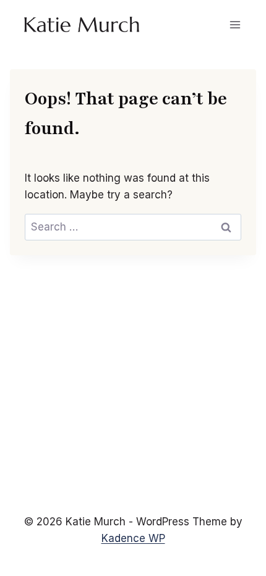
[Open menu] (234, 24)
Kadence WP (133, 538)
